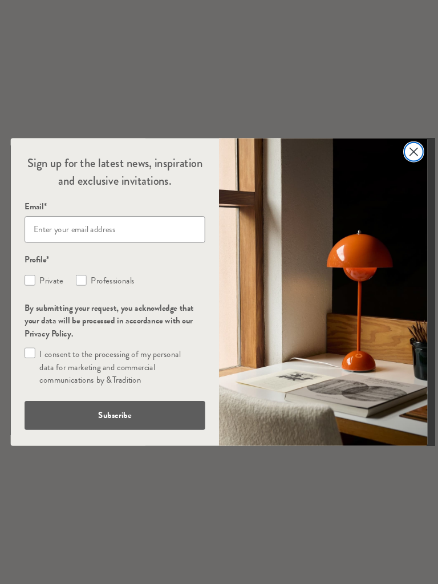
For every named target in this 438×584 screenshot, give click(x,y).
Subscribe (114, 415)
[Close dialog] (413, 152)
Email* (36, 206)
